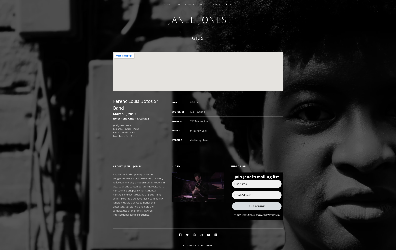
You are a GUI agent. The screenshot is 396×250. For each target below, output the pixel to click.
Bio (178, 4)
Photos (190, 4)
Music (203, 4)
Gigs (229, 4)
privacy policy (262, 214)
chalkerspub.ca (199, 140)
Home (167, 4)
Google (201, 111)
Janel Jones (198, 19)
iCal (192, 111)
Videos (217, 4)
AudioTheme (205, 245)
